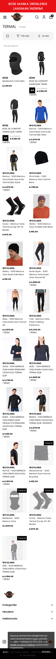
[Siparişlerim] (44, 17)
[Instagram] (4, 642)
